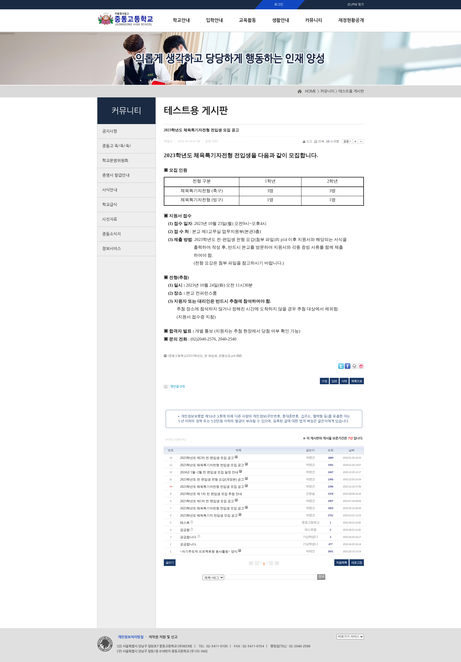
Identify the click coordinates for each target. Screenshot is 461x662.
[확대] (355, 141)
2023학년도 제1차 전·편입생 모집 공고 (207, 501)
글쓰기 (170, 562)
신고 (309, 141)
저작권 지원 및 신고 (163, 637)
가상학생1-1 (310, 537)
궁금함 (185, 530)
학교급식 (109, 205)
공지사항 (109, 131)
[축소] (361, 141)
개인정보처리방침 (131, 637)
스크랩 (334, 141)
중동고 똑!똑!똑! (116, 146)
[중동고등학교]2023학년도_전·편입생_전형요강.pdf (202, 355)
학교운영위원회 (115, 160)
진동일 (310, 493)
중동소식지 (111, 234)
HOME (310, 91)
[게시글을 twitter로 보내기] (341, 366)
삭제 (344, 381)
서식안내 (109, 190)
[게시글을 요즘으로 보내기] (361, 366)
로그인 (278, 4)
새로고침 (356, 562)
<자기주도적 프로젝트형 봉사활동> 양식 (208, 551)
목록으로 (356, 381)
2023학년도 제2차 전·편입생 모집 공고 (207, 458)
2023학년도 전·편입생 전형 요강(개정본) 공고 (212, 479)
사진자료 (109, 219)
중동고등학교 (310, 522)
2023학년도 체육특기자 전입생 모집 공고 (209, 515)
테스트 (185, 523)
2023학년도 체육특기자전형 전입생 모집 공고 (212, 465)
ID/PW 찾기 (356, 4)
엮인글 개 (177, 386)
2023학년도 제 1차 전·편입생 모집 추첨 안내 (211, 494)
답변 (334, 381)
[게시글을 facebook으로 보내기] (348, 366)
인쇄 (321, 141)
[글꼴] (347, 141)
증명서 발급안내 (115, 175)
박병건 (310, 457)
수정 (324, 381)
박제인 (310, 551)
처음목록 (341, 562)
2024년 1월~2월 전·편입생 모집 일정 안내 (209, 472)
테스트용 (310, 530)
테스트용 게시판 (351, 91)
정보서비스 (111, 249)
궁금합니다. (188, 537)
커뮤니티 (327, 91)
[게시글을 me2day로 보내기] (354, 366)
